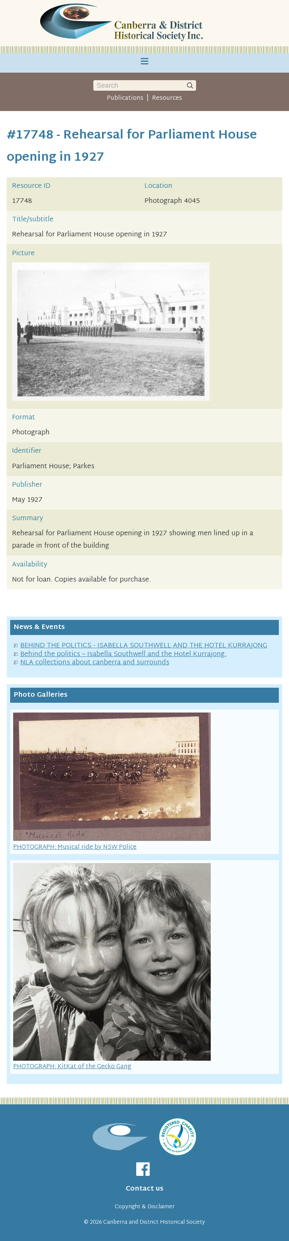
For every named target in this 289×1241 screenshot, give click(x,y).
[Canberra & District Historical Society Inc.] (123, 23)
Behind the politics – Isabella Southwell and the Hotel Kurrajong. (123, 654)
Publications (125, 98)
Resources (167, 98)
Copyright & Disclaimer (145, 1207)
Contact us (144, 1189)
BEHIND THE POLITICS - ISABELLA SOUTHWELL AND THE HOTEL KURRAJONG (143, 646)
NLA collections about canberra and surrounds (94, 662)
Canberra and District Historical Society (154, 1222)
